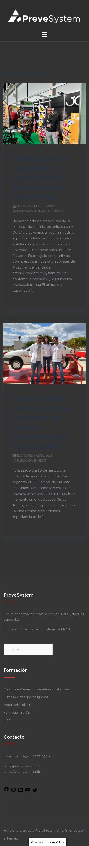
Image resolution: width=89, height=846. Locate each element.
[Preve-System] (44, 15)
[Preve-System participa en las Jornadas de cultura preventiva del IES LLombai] (44, 353)
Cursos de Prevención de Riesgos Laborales (36, 689)
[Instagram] (13, 791)
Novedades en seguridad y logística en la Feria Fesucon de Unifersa (40, 177)
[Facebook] (6, 791)
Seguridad (56, 211)
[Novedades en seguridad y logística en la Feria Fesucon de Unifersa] (44, 113)
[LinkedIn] (20, 791)
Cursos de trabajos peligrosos (26, 697)
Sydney (71, 830)
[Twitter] (34, 792)
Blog (7, 720)
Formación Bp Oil (17, 712)
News (42, 211)
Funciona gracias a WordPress (27, 830)
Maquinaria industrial (19, 705)
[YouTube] (27, 791)
